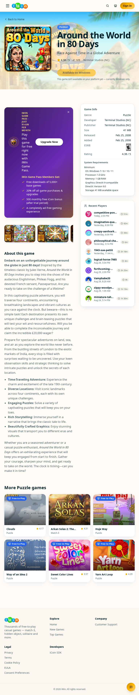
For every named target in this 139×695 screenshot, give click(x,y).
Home (53, 624)
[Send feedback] (131, 687)
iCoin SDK (56, 652)
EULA (7, 667)
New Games (57, 629)
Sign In (127, 5)
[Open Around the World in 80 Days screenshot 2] (52, 233)
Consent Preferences (17, 672)
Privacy (8, 652)
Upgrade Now (49, 142)
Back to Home (16, 19)
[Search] (107, 6)
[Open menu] (7, 6)
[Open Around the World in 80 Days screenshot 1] (19, 233)
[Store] (115, 6)
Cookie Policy (12, 662)
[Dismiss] (68, 112)
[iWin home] (20, 6)
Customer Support (106, 624)
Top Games (56, 634)
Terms (8, 657)
